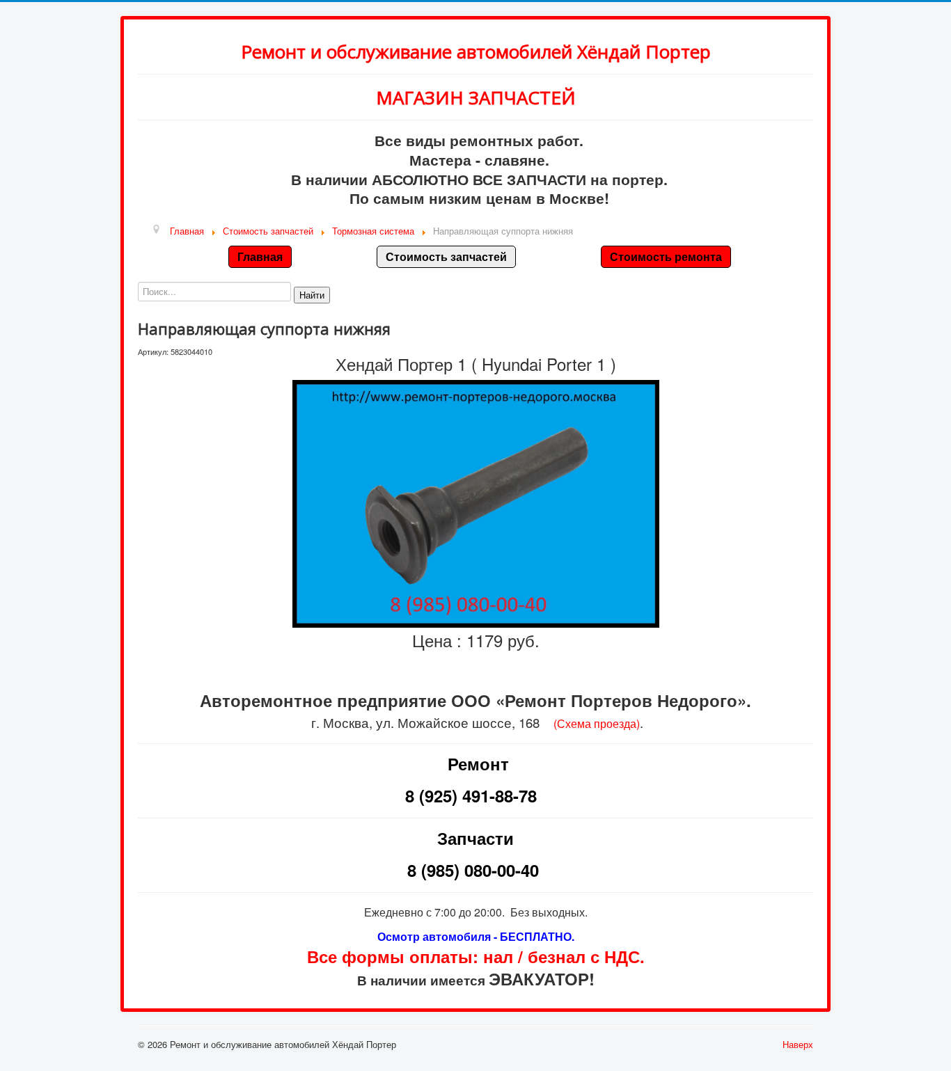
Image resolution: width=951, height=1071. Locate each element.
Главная (260, 256)
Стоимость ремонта (666, 256)
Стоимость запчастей (446, 256)
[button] (312, 295)
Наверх (798, 1044)
